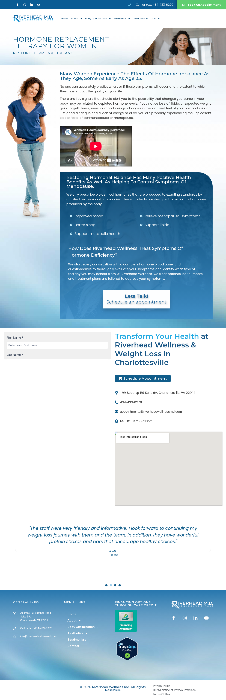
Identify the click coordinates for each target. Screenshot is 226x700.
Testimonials (140, 18)
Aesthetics (120, 18)
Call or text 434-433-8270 (154, 4)
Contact (156, 18)
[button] (16, 550)
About (74, 18)
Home (64, 18)
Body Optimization (96, 18)
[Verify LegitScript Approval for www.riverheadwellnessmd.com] (127, 659)
